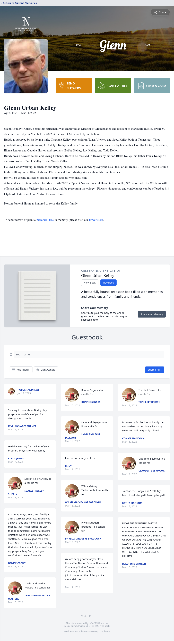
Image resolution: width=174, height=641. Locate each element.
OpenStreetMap (90, 631)
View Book (89, 282)
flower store (96, 220)
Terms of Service (96, 626)
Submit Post (154, 369)
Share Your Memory (152, 314)
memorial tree (45, 220)
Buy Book (108, 282)
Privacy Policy (77, 626)
